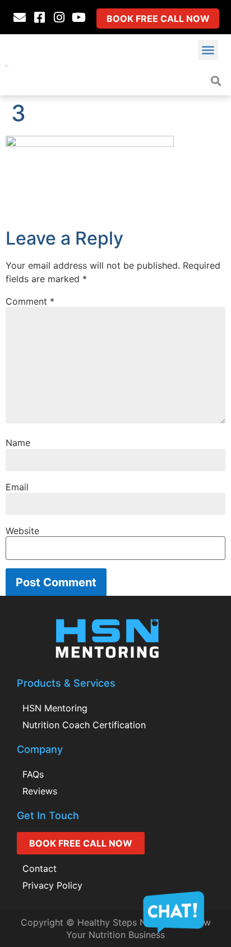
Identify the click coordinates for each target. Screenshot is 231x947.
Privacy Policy (52, 885)
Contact (39, 868)
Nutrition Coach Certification (84, 724)
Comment (30, 301)
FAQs (33, 774)
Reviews (39, 791)
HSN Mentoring (54, 708)
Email (17, 486)
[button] (208, 50)
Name (18, 442)
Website (22, 530)
